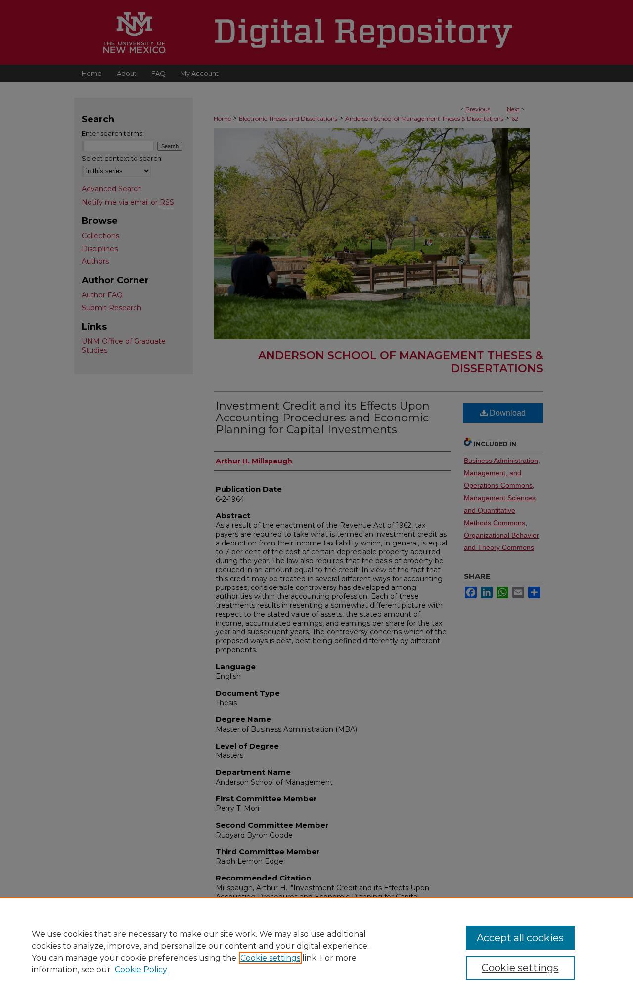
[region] (316, 951)
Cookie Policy (141, 969)
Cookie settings (270, 958)
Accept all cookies (520, 938)
